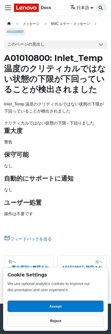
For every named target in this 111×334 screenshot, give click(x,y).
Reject (55, 321)
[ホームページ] (9, 24)
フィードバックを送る (31, 239)
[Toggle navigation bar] (8, 8)
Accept (55, 306)
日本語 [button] (83, 7)
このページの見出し (26, 44)
